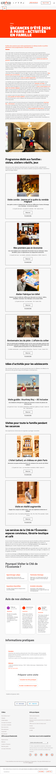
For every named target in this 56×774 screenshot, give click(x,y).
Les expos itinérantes (6, 748)
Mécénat (3, 742)
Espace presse (4, 739)
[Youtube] (46, 755)
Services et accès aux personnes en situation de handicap (40, 720)
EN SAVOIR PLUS (6, 771)
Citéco (12, 23)
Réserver (28, 212)
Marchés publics (5, 746)
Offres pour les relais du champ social (37, 723)
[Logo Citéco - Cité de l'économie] (6, 3)
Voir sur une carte (13, 668)
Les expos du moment (6, 722)
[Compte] (54, 3)
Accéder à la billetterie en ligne (28, 685)
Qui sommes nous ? (5, 716)
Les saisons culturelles (6, 725)
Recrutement (4, 734)
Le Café (31, 730)
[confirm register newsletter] (47, 743)
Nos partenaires (5, 729)
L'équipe (3, 718)
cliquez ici (30, 762)
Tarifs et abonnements (34, 716)
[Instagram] (41, 755)
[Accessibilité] (18, 3)
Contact (31, 726)
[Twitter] (36, 755)
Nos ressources (4, 727)
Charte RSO (3, 731)
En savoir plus (27, 215)
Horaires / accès (33, 718)
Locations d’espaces (5, 744)
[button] (24, 150)
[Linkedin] (52, 755)
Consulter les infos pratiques (28, 679)
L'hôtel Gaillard (4, 720)
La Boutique (32, 728)
